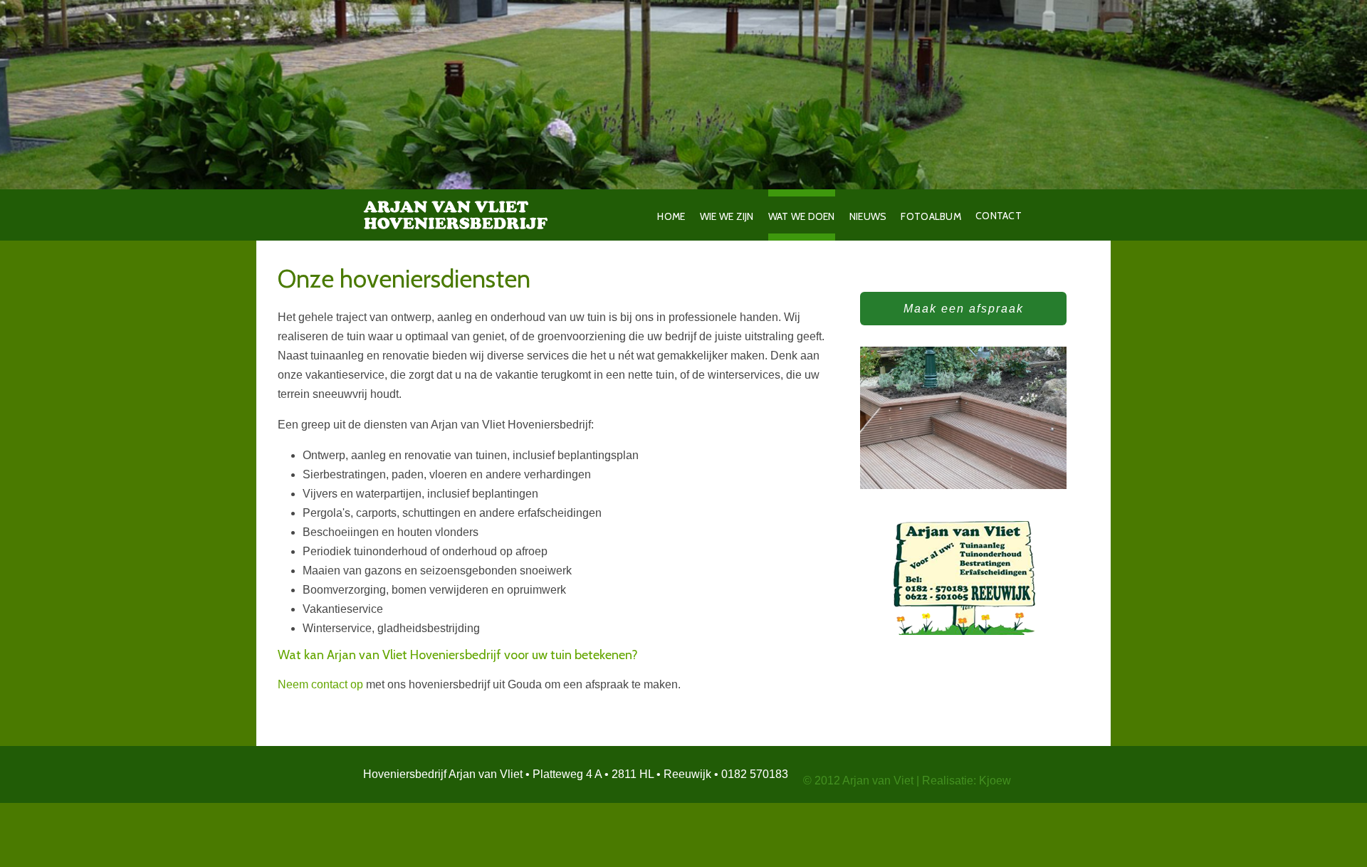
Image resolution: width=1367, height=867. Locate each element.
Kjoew (995, 780)
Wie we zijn (727, 216)
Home (671, 216)
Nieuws (868, 216)
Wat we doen (801, 216)
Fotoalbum (931, 216)
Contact (996, 215)
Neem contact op (320, 684)
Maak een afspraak (964, 309)
